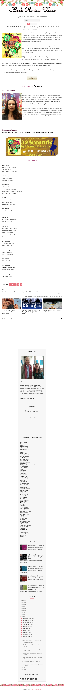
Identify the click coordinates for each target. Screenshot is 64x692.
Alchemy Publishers (25, 444)
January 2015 (27, 636)
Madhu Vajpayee (24, 500)
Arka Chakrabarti (24, 455)
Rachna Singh (23, 510)
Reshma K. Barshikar (25, 511)
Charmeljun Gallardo (25, 462)
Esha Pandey (23, 475)
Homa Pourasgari (24, 483)
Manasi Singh (23, 501)
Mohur (3, 254)
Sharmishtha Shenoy (25, 525)
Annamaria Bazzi (6, 200)
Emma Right (23, 473)
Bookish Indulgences (33, 387)
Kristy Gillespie (6, 171)
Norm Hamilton (24, 507)
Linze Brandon (23, 497)
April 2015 (26, 630)
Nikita (3, 261)
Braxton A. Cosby (24, 459)
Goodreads (28, 132)
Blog (9, 132)
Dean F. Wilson (24, 468)
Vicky (3, 237)
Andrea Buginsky (24, 448)
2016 (22, 614)
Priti (3, 221)
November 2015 (27, 620)
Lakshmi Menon (24, 494)
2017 (22, 612)
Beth (3, 276)
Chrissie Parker (24, 463)
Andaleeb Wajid (24, 446)
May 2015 (26, 628)
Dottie (3, 232)
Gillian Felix (23, 480)
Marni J (3, 252)
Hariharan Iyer (23, 481)
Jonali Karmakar (24, 490)
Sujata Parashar (24, 532)
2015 (22, 616)
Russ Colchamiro (24, 514)
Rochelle (4, 269)
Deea (3, 178)
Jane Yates (22, 486)
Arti (3, 187)
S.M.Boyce (22, 515)
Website (4, 132)
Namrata (22, 504)
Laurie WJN (5, 204)
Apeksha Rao (23, 453)
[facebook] (25, 411)
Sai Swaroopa (23, 518)
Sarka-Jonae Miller (24, 524)
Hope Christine (24, 484)
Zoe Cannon (23, 535)
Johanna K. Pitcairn (25, 489)
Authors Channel (24, 456)
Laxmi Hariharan (24, 496)
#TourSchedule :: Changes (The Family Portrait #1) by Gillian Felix (31, 311)
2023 (22, 601)
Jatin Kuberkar (23, 487)
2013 (22, 669)
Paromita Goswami (25, 508)
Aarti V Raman (23, 442)
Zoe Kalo (22, 536)
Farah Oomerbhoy (25, 479)
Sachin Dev (23, 517)
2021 (22, 604)
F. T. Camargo (23, 476)
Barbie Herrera (6, 189)
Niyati (3, 213)
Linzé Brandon (6, 211)
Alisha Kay (22, 445)
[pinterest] (37, 411)
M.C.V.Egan (22, 498)
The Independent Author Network (42, 132)
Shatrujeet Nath (24, 527)
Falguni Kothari (6, 191)
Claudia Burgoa (6, 230)
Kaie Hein (4, 267)
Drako (21, 469)
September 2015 (28, 624)
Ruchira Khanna (24, 512)
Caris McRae (5, 228)
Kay (3, 169)
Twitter (21, 132)
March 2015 (26, 632)
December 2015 (27, 618)
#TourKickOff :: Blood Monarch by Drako (32, 638)
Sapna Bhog (23, 519)
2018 (22, 610)
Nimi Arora (5, 193)
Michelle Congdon (24, 503)
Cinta (3, 202)
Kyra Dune (4, 180)
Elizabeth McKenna (25, 472)
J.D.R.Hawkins (23, 441)
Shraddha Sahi (23, 529)
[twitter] (28, 411)
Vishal (3, 245)
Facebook (15, 132)
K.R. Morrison (5, 235)
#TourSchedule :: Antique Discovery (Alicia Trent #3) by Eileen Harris (10, 311)
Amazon (38, 86)
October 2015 (27, 622)
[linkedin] (31, 411)
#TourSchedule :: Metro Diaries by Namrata (51, 311)
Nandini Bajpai (23, 505)
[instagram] (34, 411)
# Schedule (33, 24)
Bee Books (23, 458)
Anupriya (22, 452)
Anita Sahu (5, 167)
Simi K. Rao (23, 531)
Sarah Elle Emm (24, 522)
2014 (22, 667)
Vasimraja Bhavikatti (25, 534)
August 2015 (26, 626)
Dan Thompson (24, 466)
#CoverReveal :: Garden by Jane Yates (31, 661)
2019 (22, 608)
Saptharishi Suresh (25, 521)
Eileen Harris (23, 470)
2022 (22, 602)
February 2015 (27, 634)
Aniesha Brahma (24, 449)
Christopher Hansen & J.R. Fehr (28, 465)
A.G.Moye (4, 243)
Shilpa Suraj (23, 528)
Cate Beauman (24, 460)
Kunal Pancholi (24, 493)
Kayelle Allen (23, 491)
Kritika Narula (5, 219)
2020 (22, 606)
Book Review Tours (32, 10)
